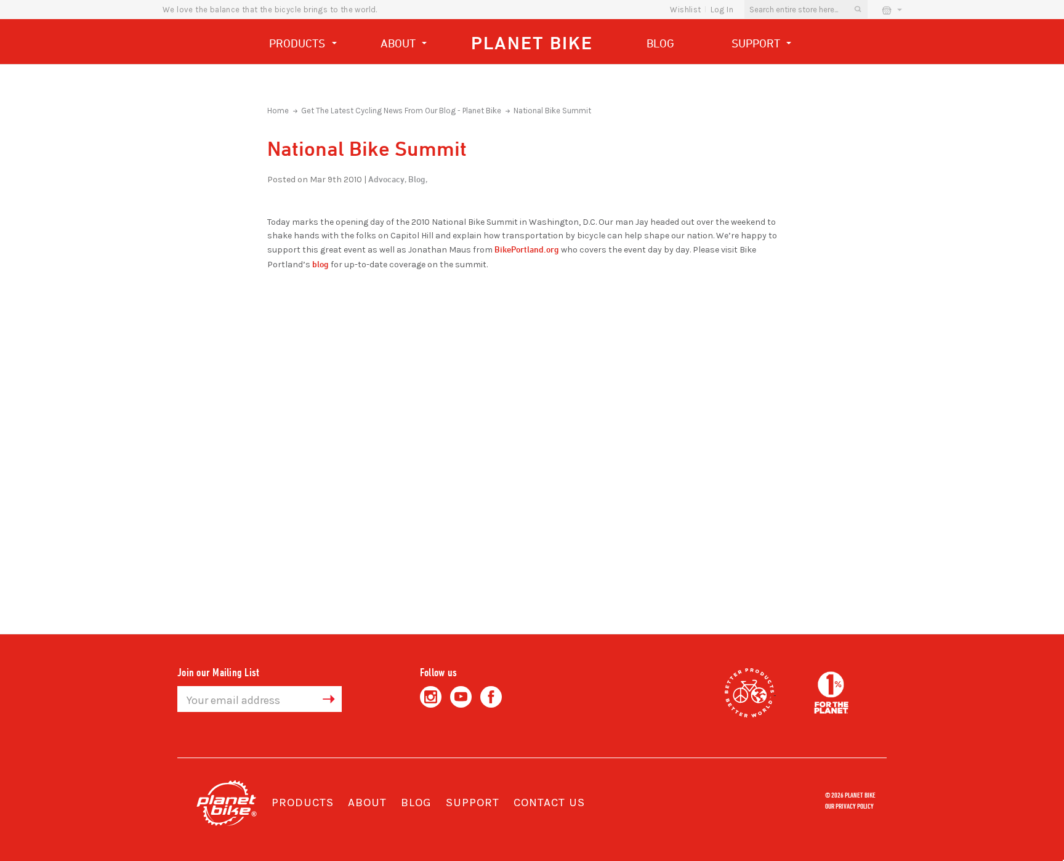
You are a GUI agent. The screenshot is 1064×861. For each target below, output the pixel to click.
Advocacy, (387, 179)
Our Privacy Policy (849, 805)
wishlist (685, 9)
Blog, (417, 179)
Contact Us (549, 802)
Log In (722, 9)
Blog (660, 43)
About (400, 43)
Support (757, 43)
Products (298, 43)
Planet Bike (532, 43)
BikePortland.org (526, 249)
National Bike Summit (552, 110)
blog (320, 264)
